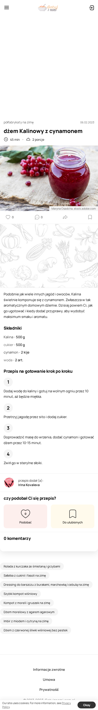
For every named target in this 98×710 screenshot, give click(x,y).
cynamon (11, 352)
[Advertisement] (49, 65)
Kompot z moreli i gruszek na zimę (27, 603)
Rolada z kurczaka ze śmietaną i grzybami (32, 566)
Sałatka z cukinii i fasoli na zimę (25, 575)
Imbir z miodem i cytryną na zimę (26, 621)
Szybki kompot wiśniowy (20, 594)
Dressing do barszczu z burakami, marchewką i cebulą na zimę (46, 585)
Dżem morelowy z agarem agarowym (29, 612)
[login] (91, 7)
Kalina (9, 337)
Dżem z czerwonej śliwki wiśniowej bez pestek (35, 630)
